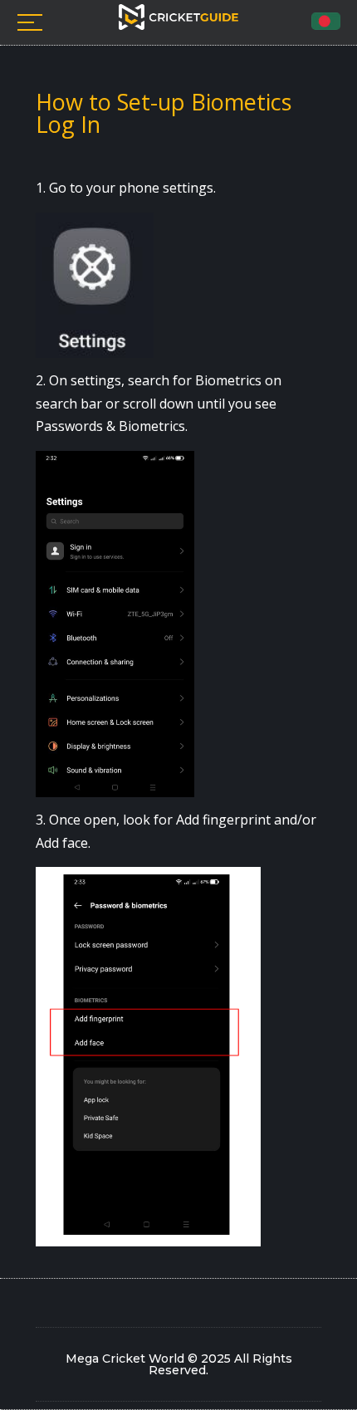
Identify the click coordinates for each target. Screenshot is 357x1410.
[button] (325, 21)
